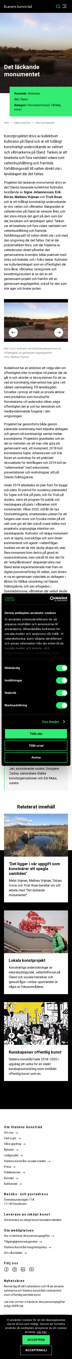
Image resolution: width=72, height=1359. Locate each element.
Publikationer (12, 1172)
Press (7, 1166)
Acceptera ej (36, 1350)
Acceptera (36, 1339)
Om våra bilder (13, 1252)
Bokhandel (10, 1183)
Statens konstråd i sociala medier (25, 1161)
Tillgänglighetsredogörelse (21, 1241)
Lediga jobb (11, 1155)
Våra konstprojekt (45, 122)
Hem (6, 122)
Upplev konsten (22, 122)
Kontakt (9, 1178)
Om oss (9, 1132)
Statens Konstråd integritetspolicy (25, 1247)
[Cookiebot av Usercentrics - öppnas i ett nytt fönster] (50, 599)
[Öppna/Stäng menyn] (66, 6)
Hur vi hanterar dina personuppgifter (27, 1235)
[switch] (61, 680)
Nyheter (9, 1149)
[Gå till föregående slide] (13, 332)
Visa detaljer (50, 721)
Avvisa (36, 757)
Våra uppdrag (12, 1143)
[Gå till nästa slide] (58, 332)
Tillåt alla (36, 733)
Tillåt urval (36, 745)
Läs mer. (42, 1332)
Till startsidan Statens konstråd (18, 6)
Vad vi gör (10, 1138)
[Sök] (58, 6)
